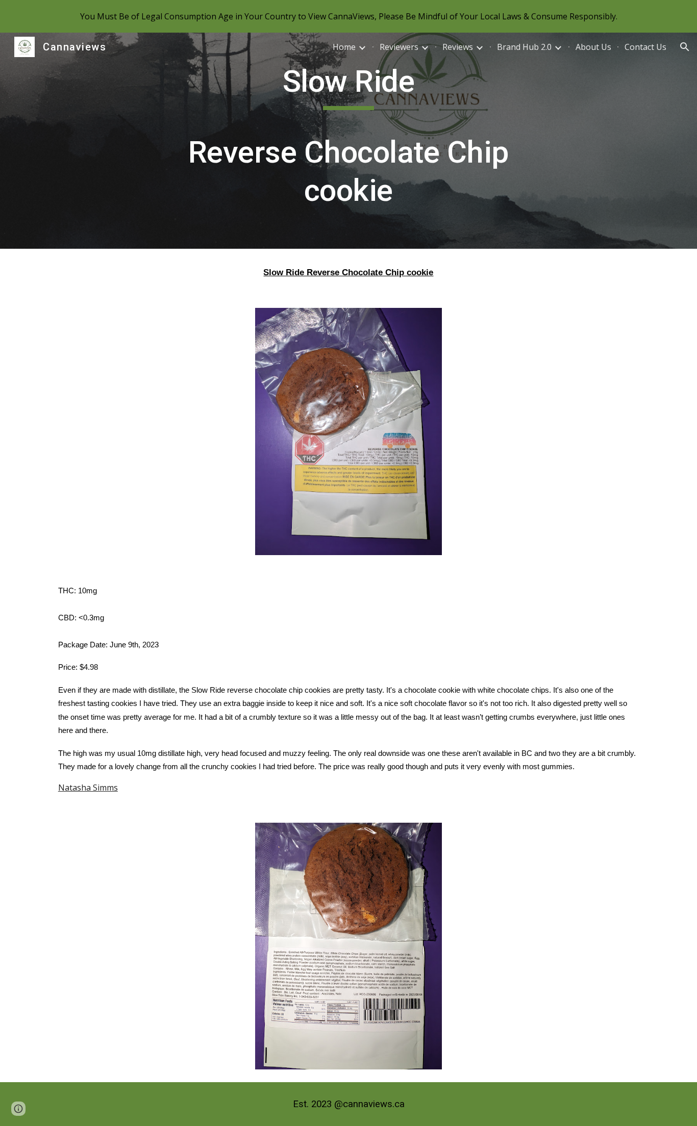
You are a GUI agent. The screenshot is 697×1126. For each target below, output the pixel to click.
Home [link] (344, 47)
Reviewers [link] (399, 47)
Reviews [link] (457, 47)
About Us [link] (593, 47)
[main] (348, 140)
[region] (348, 16)
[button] (685, 47)
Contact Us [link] (645, 47)
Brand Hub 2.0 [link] (524, 47)
